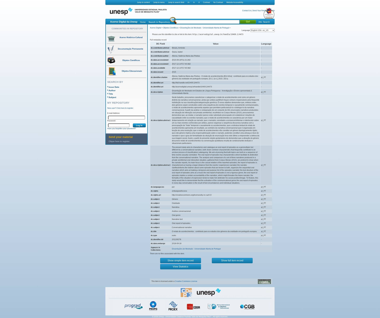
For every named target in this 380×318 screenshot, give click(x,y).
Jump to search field (176, 2)
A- (194, 2)
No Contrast (218, 2)
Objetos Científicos (170, 28)
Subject (112, 97)
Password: (111, 121)
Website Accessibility (234, 2)
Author (112, 90)
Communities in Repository (127, 28)
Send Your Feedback (260, 11)
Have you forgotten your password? (121, 128)
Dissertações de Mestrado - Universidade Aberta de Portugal (204, 28)
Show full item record (232, 260)
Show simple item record (181, 260)
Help (273, 11)
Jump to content (143, 2)
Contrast (206, 2)
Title (111, 94)
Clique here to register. (119, 141)
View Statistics (180, 266)
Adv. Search (264, 22)
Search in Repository (159, 22)
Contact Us (246, 11)
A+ (189, 2)
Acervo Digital (155, 28)
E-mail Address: (113, 113)
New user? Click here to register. (120, 108)
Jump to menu (159, 2)
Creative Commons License (186, 281)
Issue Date (114, 87)
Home (143, 22)
